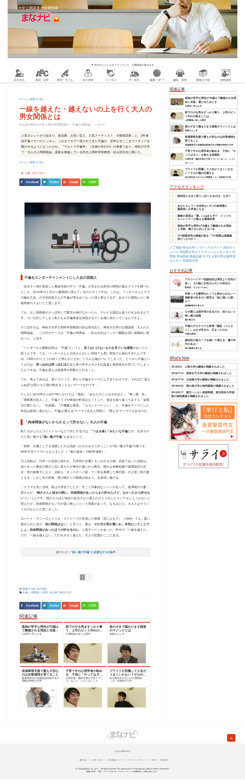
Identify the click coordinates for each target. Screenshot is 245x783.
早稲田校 (182, 256)
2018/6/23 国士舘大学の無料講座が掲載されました (202, 385)
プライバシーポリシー (137, 760)
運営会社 (83, 760)
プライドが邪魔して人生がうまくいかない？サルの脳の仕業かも (127, 674)
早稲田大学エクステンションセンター (206, 252)
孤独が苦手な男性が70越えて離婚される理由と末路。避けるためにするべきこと (40, 630)
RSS (153, 760)
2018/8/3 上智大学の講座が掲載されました (198, 366)
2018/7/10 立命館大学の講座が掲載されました (200, 379)
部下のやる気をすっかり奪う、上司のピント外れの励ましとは (84, 630)
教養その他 (29, 588)
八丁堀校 (176, 247)
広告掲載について (115, 760)
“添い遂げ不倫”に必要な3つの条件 (93, 552)
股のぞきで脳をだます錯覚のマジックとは (127, 628)
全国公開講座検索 (122, 751)
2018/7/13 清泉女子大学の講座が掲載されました (201, 373)
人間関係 (34, 592)
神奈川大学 (65, 592)
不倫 (25, 592)
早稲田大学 (190, 260)
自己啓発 (42, 588)
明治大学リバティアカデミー (202, 247)
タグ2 (206, 256)
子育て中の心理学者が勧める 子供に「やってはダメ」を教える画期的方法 (84, 674)
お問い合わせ (97, 760)
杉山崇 (53, 592)
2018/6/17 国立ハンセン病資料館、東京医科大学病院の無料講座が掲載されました (202, 394)
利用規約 (164, 760)
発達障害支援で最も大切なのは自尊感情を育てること (40, 672)
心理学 (44, 592)
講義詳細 (195, 256)
